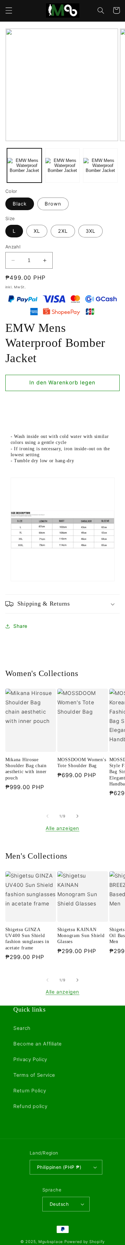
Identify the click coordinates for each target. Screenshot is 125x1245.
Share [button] (20, 626)
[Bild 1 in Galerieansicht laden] (24, 165)
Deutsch (59, 1204)
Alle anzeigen (62, 828)
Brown (53, 204)
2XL (63, 231)
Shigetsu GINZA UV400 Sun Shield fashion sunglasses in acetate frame (27, 938)
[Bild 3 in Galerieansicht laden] (100, 165)
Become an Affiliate (37, 1044)
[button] (8, 10)
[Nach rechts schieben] (77, 816)
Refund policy (30, 1106)
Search (22, 1028)
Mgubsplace (50, 1241)
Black (20, 204)
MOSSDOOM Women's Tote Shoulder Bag (81, 762)
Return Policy (29, 1091)
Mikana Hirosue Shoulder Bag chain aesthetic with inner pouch (26, 768)
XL (37, 231)
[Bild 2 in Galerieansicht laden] (62, 165)
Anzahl (13, 246)
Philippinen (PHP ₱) (59, 1167)
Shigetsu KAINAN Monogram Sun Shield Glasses (81, 935)
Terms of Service (34, 1075)
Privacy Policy (30, 1059)
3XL (90, 231)
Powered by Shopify (84, 1241)
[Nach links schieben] (47, 816)
